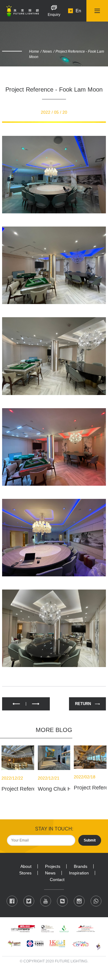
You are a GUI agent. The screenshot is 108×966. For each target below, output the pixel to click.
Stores (25, 873)
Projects (52, 866)
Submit (90, 840)
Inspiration (79, 873)
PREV (14, 703)
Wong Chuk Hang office (66, 789)
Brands (80, 866)
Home (34, 51)
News (47, 51)
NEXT (38, 703)
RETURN (83, 703)
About (26, 866)
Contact (57, 879)
